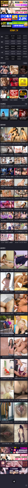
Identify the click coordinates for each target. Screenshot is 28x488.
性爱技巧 (25, 53)
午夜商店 (13, 56)
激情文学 (7, 51)
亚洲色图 (13, 46)
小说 (2, 52)
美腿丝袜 (7, 48)
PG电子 (6, 35)
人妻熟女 (19, 43)
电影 (2, 42)
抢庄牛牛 (25, 38)
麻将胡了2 (7, 38)
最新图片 (3, 248)
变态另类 (25, 43)
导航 (2, 57)
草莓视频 (19, 56)
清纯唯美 (13, 48)
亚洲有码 (7, 43)
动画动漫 (25, 41)
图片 (2, 47)
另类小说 (13, 53)
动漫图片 (25, 46)
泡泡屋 (13, 59)
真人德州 (13, 35)
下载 (26, 104)
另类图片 (25, 48)
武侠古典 (25, 51)
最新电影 (3, 125)
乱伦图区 (19, 48)
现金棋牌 (19, 38)
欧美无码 (13, 41)
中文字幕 (13, 43)
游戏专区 (25, 35)
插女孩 (7, 56)
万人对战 (19, 35)
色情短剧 (19, 59)
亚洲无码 (7, 41)
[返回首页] (26, 485)
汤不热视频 (25, 56)
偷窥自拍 (7, 46)
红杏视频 (7, 59)
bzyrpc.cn (14, 30)
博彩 (2, 37)
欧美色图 (19, 46)
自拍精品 (19, 41)
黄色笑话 (19, 53)
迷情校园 (7, 53)
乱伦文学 (13, 51)
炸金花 (13, 38)
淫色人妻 (19, 51)
